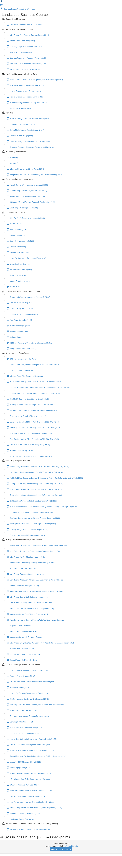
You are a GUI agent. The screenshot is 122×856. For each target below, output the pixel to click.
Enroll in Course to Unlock (61, 849)
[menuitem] (1, 5)
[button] (1, 2)
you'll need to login (71, 846)
